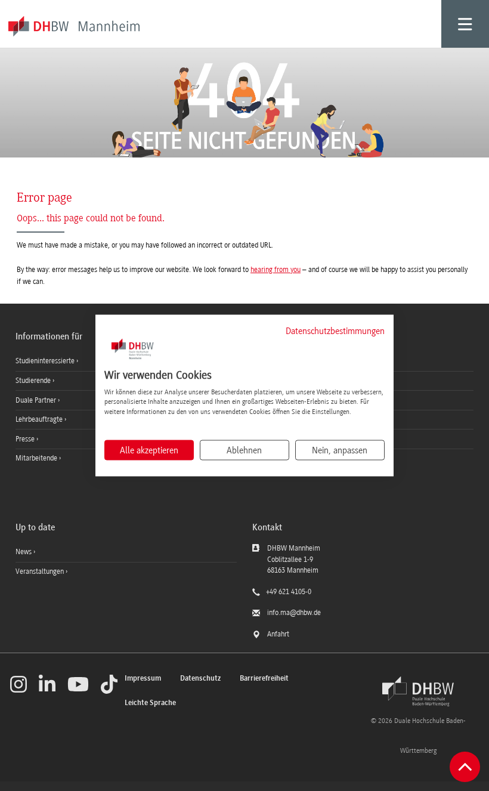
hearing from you (275, 269)
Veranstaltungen (40, 571)
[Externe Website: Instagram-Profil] (18, 684)
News (24, 552)
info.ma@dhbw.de (294, 612)
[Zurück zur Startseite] (418, 691)
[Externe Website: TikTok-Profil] (109, 684)
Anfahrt (278, 634)
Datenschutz (200, 678)
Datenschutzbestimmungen (335, 331)
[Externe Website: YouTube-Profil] (78, 684)
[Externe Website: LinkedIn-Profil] (47, 684)
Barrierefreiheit (264, 678)
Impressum (143, 678)
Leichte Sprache (150, 703)
